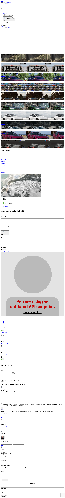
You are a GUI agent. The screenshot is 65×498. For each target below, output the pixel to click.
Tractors (3, 170)
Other (3, 165)
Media (4, 12)
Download (3, 56)
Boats (2, 152)
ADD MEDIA (3, 460)
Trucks (3, 172)
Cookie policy (3, 428)
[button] (3, 320)
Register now (9, 2)
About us (8, 428)
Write (13, 373)
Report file (9, 251)
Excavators (3, 159)
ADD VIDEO (3, 496)
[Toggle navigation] (6, 3)
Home (4, 10)
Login (2, 1)
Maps (3, 161)
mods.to (3, 249)
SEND (2, 471)
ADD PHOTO (3, 488)
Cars (3, 157)
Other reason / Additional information (8, 402)
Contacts (5, 13)
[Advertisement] (12, 41)
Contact (7, 426)
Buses (3, 155)
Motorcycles (4, 163)
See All (8, 51)
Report (2, 381)
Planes (2, 168)
